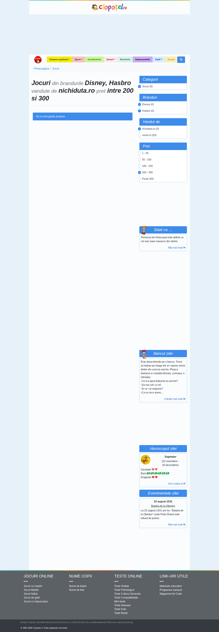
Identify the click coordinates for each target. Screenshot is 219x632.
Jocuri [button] (109, 59)
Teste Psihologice (124, 590)
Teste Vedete (121, 586)
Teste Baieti (121, 613)
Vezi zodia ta (175, 483)
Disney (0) (148, 104)
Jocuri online (38, 576)
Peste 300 (148, 178)
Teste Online (128, 576)
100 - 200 (147, 166)
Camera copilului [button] (58, 59)
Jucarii (171, 59)
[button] (181, 59)
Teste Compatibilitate (126, 597)
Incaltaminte (94, 59)
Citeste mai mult (173, 399)
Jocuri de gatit (32, 597)
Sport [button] (78, 59)
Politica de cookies (114, 622)
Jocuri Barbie (31, 590)
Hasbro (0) (148, 110)
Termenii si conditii (68, 622)
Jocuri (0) (147, 86)
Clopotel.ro (109, 7)
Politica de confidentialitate (91, 622)
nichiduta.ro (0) (150, 128)
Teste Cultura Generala (127, 593)
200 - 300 (147, 172)
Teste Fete (120, 609)
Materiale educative (171, 586)
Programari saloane (171, 590)
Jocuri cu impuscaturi (36, 601)
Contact (54, 622)
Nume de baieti (77, 586)
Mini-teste (119, 601)
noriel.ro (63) (149, 135)
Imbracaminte (142, 59)
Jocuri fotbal (31, 593)
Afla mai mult (175, 247)
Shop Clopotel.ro (38, 60)
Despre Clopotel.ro (29, 622)
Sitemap (129, 622)
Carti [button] (157, 59)
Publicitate (44, 622)
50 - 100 (146, 159)
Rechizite (125, 59)
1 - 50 (145, 153)
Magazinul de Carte (171, 593)
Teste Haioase (122, 605)
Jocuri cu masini (33, 586)
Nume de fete (76, 590)
